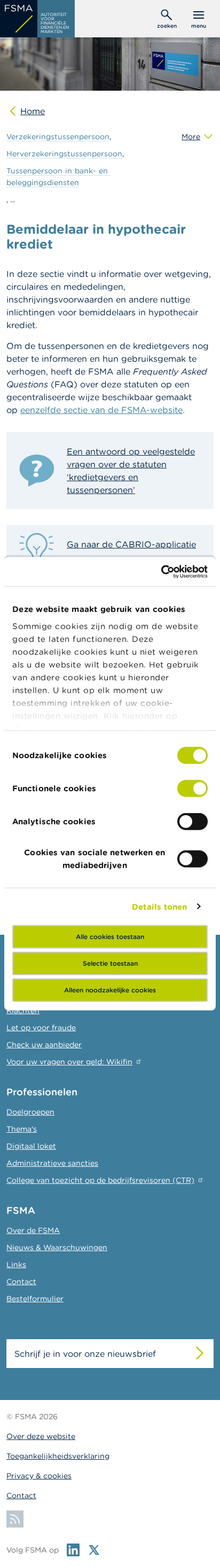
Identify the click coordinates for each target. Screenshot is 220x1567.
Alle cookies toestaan (110, 937)
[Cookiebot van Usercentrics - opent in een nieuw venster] (161, 571)
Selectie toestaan (110, 963)
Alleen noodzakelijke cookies (110, 990)
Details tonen (159, 906)
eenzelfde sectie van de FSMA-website (101, 409)
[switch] (192, 788)
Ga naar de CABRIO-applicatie (131, 544)
